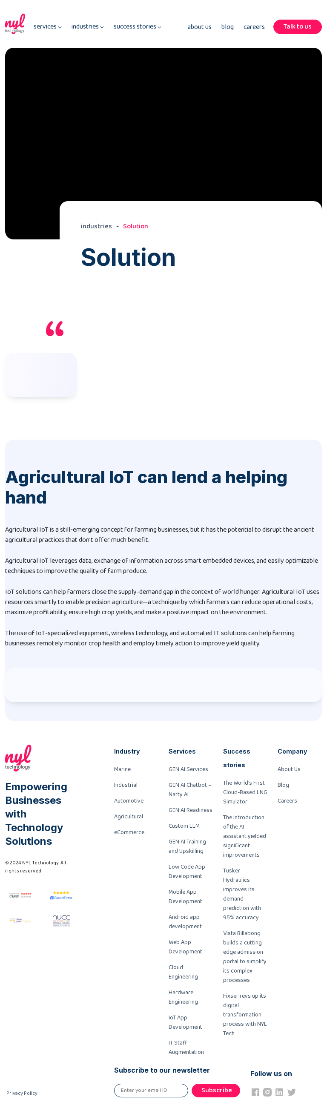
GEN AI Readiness (190, 810)
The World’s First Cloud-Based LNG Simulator (245, 792)
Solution (135, 226)
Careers (254, 27)
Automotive (128, 801)
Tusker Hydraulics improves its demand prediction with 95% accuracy (242, 894)
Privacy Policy (21, 1093)
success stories (136, 27)
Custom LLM (184, 826)
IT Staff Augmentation (186, 1047)
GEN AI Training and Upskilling (187, 846)
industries (86, 27)
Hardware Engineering (183, 997)
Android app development (185, 921)
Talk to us (298, 26)
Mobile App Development (185, 896)
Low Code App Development (187, 871)
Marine (122, 769)
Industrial (126, 785)
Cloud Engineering (183, 972)
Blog (227, 27)
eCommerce (129, 832)
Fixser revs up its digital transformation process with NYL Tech (245, 1014)
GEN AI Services (188, 769)
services (46, 27)
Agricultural (128, 816)
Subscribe (216, 1090)
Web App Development (185, 947)
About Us (199, 27)
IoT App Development (185, 1022)
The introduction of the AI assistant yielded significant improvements (244, 836)
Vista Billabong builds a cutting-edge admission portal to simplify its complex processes (245, 957)
